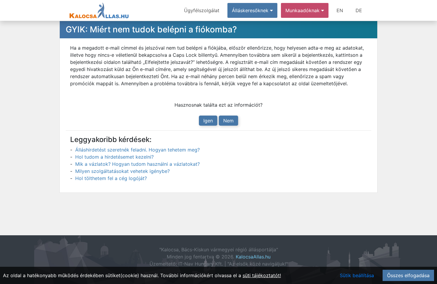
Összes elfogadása (408, 275)
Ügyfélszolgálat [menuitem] (201, 10)
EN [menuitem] (340, 10)
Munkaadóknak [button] (303, 10)
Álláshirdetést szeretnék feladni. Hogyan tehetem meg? (137, 150)
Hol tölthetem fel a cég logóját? (111, 178)
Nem (228, 121)
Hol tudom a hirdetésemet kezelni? (114, 157)
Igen (208, 121)
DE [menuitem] (359, 10)
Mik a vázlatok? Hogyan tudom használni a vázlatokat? (137, 164)
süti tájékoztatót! (262, 275)
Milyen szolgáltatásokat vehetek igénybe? (122, 171)
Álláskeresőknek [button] (251, 10)
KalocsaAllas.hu (253, 257)
